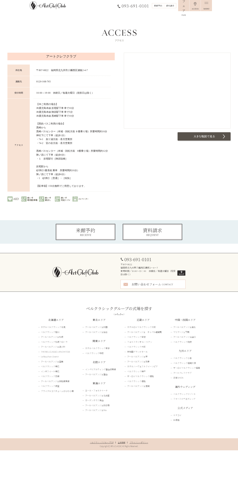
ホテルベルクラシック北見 (53, 327)
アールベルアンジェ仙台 (96, 332)
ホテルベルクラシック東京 (97, 348)
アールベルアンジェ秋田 (96, 327)
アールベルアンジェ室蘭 (52, 361)
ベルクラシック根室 (50, 385)
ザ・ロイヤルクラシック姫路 (140, 376)
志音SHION (178, 377)
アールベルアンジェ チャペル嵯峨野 (144, 332)
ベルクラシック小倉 (182, 357)
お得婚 (176, 419)
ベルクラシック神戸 (136, 371)
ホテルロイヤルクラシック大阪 (141, 327)
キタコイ (177, 415)
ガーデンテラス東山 (94, 400)
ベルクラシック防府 (182, 341)
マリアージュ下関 (181, 332)
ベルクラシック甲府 (94, 353)
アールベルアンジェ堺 (137, 356)
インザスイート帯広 (50, 371)
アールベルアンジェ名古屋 (97, 395)
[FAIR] (183, 5)
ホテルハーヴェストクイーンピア (142, 366)
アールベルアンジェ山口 (184, 336)
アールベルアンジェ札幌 (52, 336)
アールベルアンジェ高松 (184, 327)
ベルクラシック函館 (50, 376)
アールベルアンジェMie (96, 410)
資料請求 (170, 5)
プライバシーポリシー (139, 442)
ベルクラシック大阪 (136, 346)
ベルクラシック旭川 (50, 332)
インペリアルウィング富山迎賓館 (100, 369)
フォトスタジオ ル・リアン (139, 341)
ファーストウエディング (184, 398)
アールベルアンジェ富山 (96, 374)
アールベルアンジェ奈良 (138, 361)
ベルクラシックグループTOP (102, 442)
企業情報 (121, 442)
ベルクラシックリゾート (184, 393)
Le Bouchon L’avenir (50, 356)
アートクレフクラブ (182, 372)
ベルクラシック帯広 (50, 366)
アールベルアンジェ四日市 (97, 405)
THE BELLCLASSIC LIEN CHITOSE (55, 351)
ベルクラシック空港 (136, 336)
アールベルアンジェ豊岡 (138, 385)
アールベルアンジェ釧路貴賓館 (55, 381)
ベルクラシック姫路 (136, 381)
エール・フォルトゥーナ (96, 390)
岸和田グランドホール (137, 351)
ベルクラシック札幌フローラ (54, 341)
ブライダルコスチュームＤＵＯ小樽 (57, 390)
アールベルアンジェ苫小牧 (53, 346)
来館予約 (158, 5)
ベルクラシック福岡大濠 (184, 362)
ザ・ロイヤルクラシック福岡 (186, 367)
